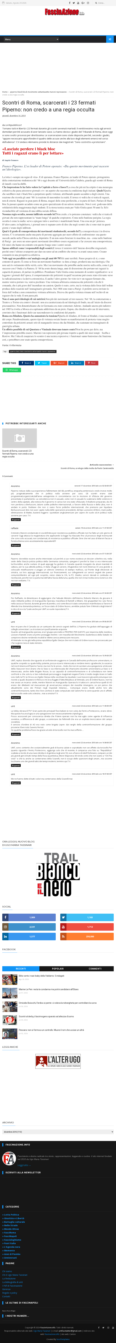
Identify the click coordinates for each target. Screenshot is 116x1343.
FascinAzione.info (47, 1327)
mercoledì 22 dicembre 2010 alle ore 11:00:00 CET (92, 706)
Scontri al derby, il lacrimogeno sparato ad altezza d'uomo (46, 1016)
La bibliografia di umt (12, 1282)
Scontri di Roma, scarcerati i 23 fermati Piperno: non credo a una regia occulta (18, 454)
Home (5, 92)
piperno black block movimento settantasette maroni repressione (38, 92)
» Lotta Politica (10, 1214)
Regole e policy (9, 1292)
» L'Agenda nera (11, 1246)
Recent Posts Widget (8, 1311)
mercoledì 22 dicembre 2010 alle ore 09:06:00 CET (92, 622)
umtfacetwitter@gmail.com (70, 1331)
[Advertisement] (58, 26)
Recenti (21, 968)
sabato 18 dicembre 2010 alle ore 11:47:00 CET (93, 528)
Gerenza (6, 1289)
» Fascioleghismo (11, 1239)
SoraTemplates (62, 1339)
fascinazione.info (52, 1334)
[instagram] (88, 3)
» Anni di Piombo (11, 1254)
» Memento (8, 1250)
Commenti (95, 968)
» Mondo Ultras (10, 1229)
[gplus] (83, 3)
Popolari (58, 968)
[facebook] (69, 3)
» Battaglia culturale (13, 1221)
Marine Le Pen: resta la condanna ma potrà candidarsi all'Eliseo (49, 989)
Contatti (6, 1296)
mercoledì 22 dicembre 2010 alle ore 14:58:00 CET (92, 743)
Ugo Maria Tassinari (41, 1331)
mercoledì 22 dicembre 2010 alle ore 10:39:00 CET (92, 656)
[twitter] (74, 3)
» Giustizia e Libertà (13, 1218)
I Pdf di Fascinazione (12, 1285)
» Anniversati (9, 1257)
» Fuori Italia (9, 1243)
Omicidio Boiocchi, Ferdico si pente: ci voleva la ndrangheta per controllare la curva (58, 1003)
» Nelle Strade (10, 1225)
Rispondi (16, 519)
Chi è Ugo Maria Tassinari (14, 1274)
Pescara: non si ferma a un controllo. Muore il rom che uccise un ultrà (51, 1030)
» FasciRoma (9, 1232)
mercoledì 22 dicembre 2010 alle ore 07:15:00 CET (92, 554)
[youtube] (78, 3)
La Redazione (9, 1278)
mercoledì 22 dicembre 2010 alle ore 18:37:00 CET (92, 774)
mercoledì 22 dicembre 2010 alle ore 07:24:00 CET (92, 593)
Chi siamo (7, 1271)
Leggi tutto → (24, 1165)
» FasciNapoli (9, 1236)
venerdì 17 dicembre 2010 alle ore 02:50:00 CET (93, 486)
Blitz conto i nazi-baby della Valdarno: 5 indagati (41, 976)
